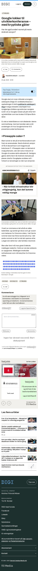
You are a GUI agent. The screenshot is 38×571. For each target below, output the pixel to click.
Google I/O (13, 281)
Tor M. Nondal (6, 501)
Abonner (27, 4)
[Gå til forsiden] (5, 4)
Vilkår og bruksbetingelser (11, 530)
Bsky (3, 518)
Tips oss (31, 482)
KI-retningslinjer (7, 534)
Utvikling (5, 13)
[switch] (33, 91)
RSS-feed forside (8, 507)
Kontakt (4, 553)
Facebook (5, 511)
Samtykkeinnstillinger (9, 526)
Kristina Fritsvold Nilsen (10, 493)
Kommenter (17, 69)
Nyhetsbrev (5, 522)
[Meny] (34, 4)
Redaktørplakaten (18, 541)
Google (5, 281)
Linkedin (4, 515)
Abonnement (6, 548)
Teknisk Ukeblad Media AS (18, 560)
